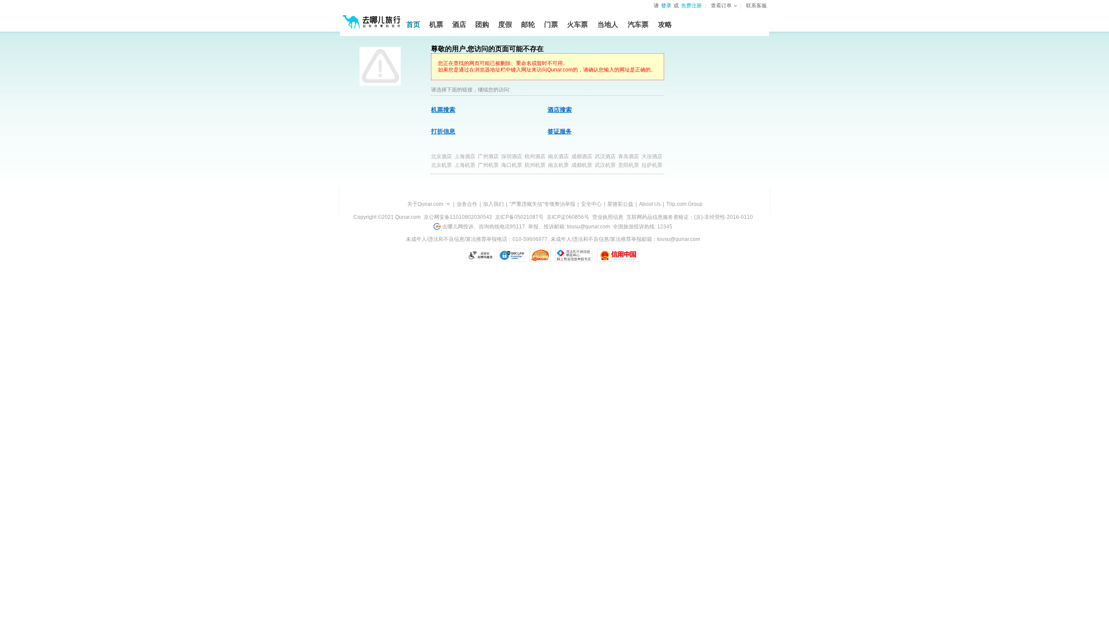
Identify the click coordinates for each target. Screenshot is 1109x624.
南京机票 (558, 165)
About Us (650, 204)
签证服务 (560, 131)
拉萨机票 (652, 165)
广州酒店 (488, 156)
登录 (666, 6)
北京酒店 (441, 156)
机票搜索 (443, 109)
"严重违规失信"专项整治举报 (542, 204)
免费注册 (691, 6)
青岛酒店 (628, 156)
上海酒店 (464, 156)
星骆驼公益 (620, 204)
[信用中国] (618, 255)
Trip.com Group (684, 204)
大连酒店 (652, 156)
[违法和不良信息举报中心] (574, 255)
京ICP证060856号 (568, 217)
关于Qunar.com (425, 204)
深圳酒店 (511, 156)
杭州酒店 (535, 156)
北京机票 (441, 165)
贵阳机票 (628, 165)
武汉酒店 (605, 156)
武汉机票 (605, 165)
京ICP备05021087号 (519, 217)
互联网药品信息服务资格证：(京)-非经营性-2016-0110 (689, 217)
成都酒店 (581, 156)
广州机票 (488, 165)
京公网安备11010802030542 (458, 217)
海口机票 (511, 165)
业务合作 (467, 204)
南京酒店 (558, 156)
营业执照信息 (607, 217)
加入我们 (493, 204)
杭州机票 (535, 165)
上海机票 (464, 165)
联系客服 (756, 6)
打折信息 (443, 131)
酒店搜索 (560, 109)
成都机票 (581, 165)
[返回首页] (371, 18)
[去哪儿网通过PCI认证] (540, 255)
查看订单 (721, 6)
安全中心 (591, 204)
